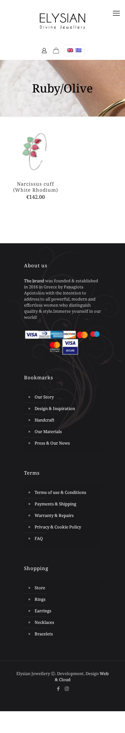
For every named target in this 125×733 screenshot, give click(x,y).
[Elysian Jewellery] (62, 20)
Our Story (44, 397)
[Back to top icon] (112, 716)
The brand (34, 281)
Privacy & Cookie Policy (58, 527)
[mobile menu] (116, 12)
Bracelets (44, 634)
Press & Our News (52, 443)
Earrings (43, 611)
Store (40, 588)
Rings (40, 599)
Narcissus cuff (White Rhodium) (35, 187)
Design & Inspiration (55, 408)
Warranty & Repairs (54, 515)
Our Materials (48, 431)
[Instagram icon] (66, 688)
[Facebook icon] (58, 688)
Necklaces (44, 622)
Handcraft (44, 420)
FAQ (39, 538)
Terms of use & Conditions (60, 492)
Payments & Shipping (55, 504)
